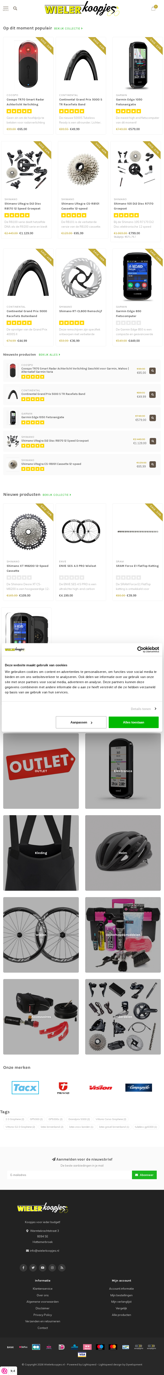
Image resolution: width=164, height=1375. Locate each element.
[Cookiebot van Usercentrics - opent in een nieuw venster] (140, 649)
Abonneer (146, 1175)
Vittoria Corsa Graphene (111, 1119)
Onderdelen (93, 981)
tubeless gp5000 (146, 1126)
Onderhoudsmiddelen (99, 899)
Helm (88, 817)
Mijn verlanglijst (121, 1301)
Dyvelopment (134, 1364)
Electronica (92, 735)
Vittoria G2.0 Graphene (20, 1126)
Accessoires (11, 981)
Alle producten (121, 1315)
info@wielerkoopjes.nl (44, 1250)
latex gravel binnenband (114, 1126)
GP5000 (36, 1119)
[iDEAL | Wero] (61, 1347)
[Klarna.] (87, 1347)
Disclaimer (43, 1308)
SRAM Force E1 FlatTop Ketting (137, 566)
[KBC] (74, 1347)
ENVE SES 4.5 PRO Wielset (77, 566)
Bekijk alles (49, 354)
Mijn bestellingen (121, 1295)
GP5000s (55, 1119)
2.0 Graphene (15, 1119)
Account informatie (121, 1288)
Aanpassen (78, 722)
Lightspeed (89, 1364)
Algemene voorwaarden (42, 1301)
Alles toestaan (133, 722)
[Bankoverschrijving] (10, 1347)
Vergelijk (121, 1308)
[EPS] (49, 1347)
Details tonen (141, 708)
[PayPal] (138, 1347)
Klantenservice (43, 1288)
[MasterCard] (113, 1347)
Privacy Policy (43, 1315)
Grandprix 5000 (79, 1119)
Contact (43, 1328)
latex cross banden (81, 1126)
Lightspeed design (110, 1364)
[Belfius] (23, 1347)
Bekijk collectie (67, 28)
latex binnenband (52, 1126)
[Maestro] (100, 1347)
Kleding (8, 817)
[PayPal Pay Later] (151, 1347)
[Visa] (82, 1354)
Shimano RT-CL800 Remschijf (80, 311)
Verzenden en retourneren (42, 1321)
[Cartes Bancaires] (36, 1347)
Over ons (43, 1295)
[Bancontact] (125, 1347)
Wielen (8, 899)
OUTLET (8, 735)
